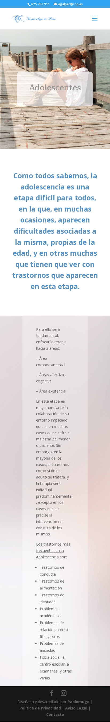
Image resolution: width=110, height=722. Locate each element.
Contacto (55, 714)
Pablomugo (78, 701)
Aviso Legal (76, 708)
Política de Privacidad (40, 708)
